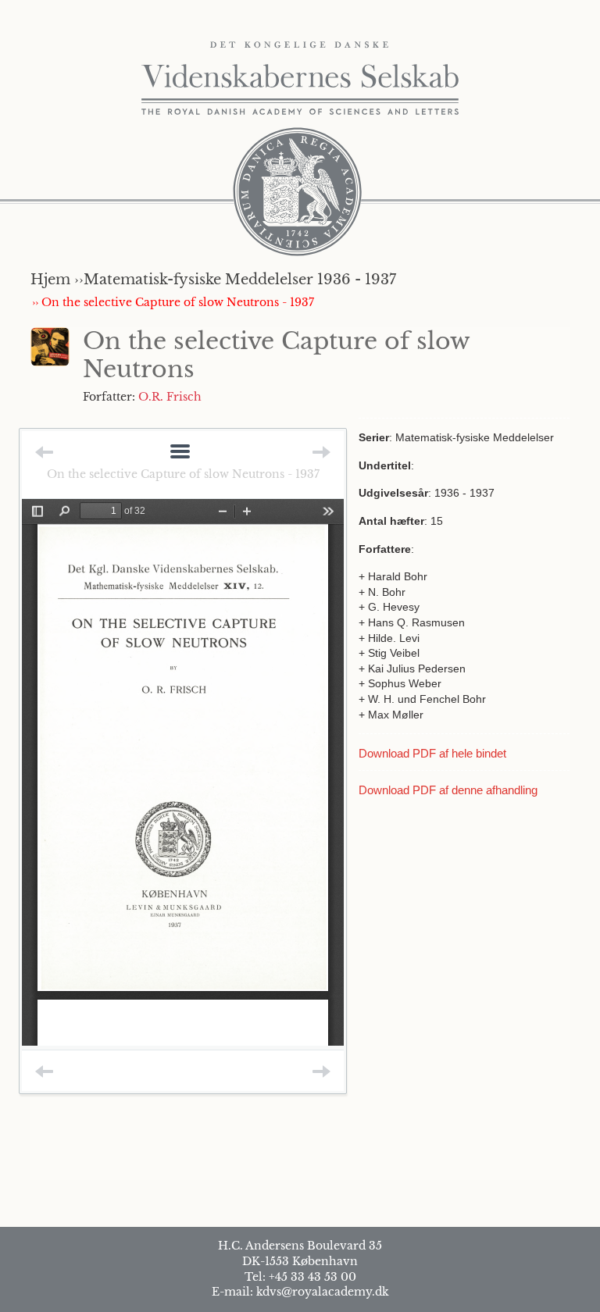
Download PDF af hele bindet (432, 753)
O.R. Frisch (170, 397)
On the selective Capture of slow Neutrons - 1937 (183, 474)
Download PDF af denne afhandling (448, 790)
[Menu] (180, 452)
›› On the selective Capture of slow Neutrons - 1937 (173, 302)
